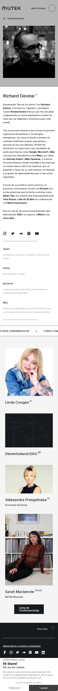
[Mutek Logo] (11, 8)
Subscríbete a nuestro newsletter (22, 645)
